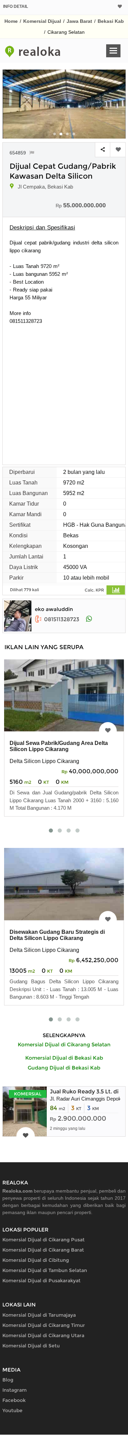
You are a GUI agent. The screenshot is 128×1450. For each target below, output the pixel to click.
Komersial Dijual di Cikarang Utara (43, 1335)
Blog (7, 1380)
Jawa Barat (79, 21)
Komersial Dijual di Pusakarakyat (41, 1280)
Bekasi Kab (111, 21)
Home (11, 21)
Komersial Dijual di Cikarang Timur (43, 1325)
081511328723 (61, 619)
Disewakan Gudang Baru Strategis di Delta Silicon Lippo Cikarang (57, 935)
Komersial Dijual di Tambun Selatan (44, 1270)
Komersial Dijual (42, 21)
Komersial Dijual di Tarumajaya (39, 1315)
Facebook (14, 1400)
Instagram (14, 1390)
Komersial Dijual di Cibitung (35, 1260)
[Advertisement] (64, 392)
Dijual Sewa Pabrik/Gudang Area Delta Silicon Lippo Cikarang (59, 746)
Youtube (12, 1410)
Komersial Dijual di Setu (31, 1346)
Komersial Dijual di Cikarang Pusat (43, 1240)
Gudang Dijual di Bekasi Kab (64, 1067)
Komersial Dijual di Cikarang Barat (43, 1250)
